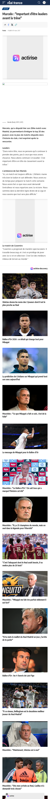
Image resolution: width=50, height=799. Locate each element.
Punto (4, 30)
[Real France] (16, 2)
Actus (6, 9)
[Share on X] (12, 25)
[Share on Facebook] (8, 25)
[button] (4, 2)
